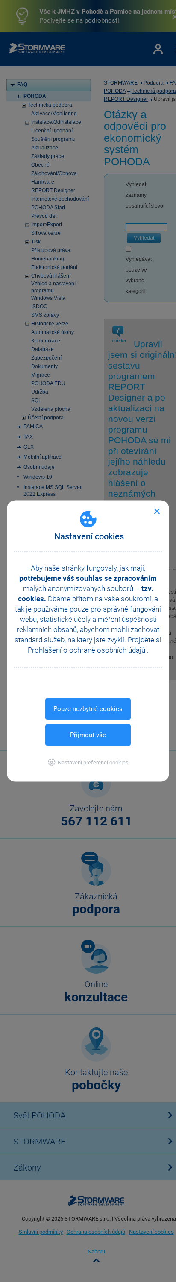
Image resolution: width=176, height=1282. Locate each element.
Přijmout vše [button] (88, 735)
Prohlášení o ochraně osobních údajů (87, 650)
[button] (88, 762)
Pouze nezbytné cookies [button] (88, 709)
